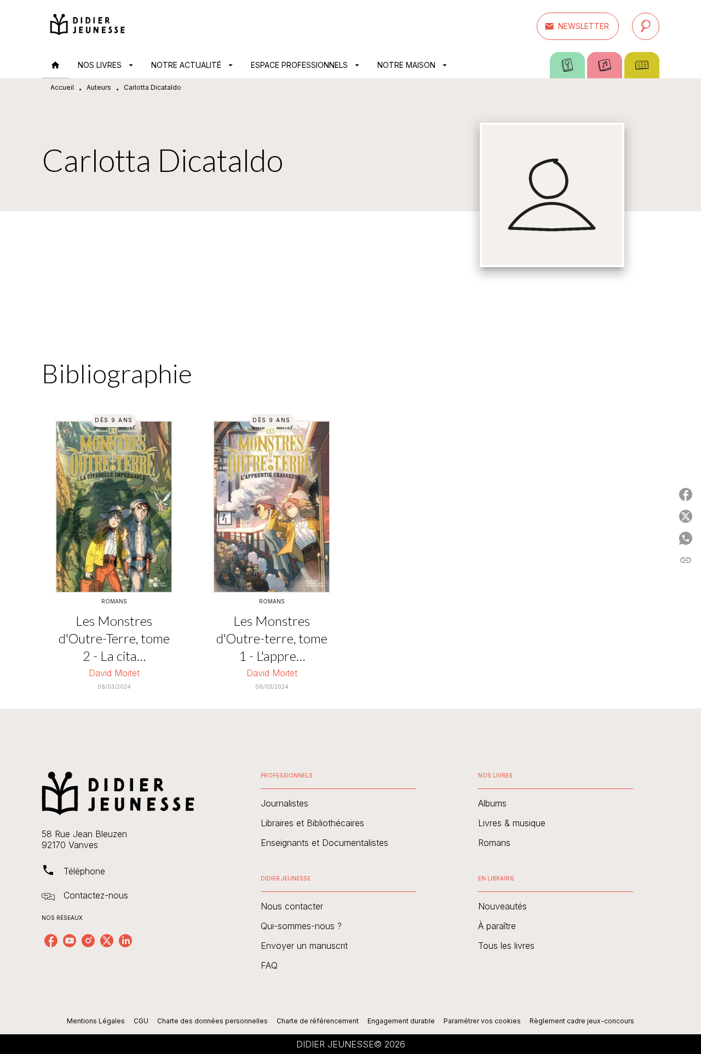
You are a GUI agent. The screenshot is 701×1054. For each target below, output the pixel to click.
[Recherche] (645, 26)
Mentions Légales (96, 1021)
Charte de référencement (318, 1021)
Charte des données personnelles (212, 1021)
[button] (578, 26)
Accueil (62, 87)
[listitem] (51, 940)
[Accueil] (88, 26)
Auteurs (99, 87)
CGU (141, 1021)
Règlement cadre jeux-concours (582, 1021)
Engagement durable (401, 1021)
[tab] (55, 65)
